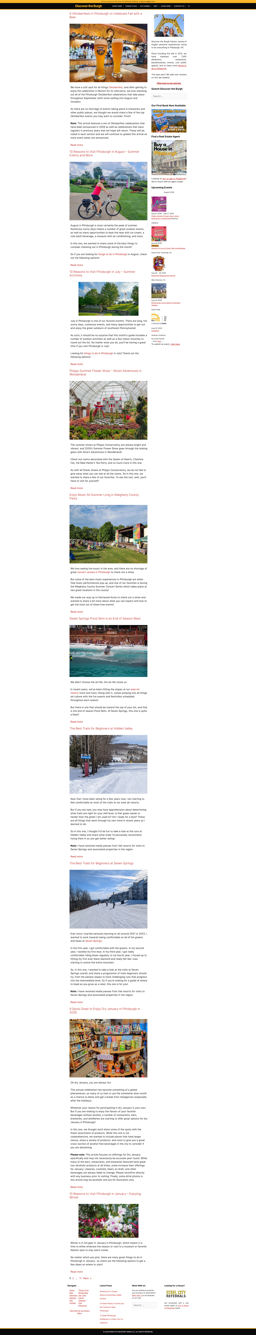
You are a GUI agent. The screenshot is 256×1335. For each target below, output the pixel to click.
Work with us (137, 1295)
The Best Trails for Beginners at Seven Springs (102, 863)
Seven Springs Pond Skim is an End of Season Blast (105, 618)
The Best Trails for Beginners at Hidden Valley (101, 728)
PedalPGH (166, 261)
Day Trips (82, 1295)
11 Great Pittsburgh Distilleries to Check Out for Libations (111, 1319)
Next (87, 1278)
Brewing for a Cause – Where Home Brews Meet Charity (110, 1295)
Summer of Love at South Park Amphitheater (174, 219)
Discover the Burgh (88, 6)
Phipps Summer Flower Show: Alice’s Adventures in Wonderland (174, 203)
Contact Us (179, 6)
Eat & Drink (145, 6)
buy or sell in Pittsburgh (174, 178)
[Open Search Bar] (188, 6)
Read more (76, 144)
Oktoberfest (116, 87)
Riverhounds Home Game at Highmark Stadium (173, 247)
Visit (155, 6)
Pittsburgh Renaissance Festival (171, 233)
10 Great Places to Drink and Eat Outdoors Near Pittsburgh (112, 1307)
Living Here (166, 6)
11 (80, 1278)
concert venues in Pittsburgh (93, 572)
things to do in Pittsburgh (112, 254)
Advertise (73, 1295)
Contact (73, 1303)
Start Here (117, 6)
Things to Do (131, 6)
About (72, 1290)
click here (175, 276)
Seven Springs (93, 940)
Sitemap (73, 1298)
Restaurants (83, 1293)
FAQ (71, 1301)
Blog (71, 1293)
